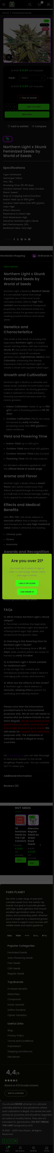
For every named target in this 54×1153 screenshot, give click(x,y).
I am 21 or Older (27, 583)
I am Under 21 (27, 591)
